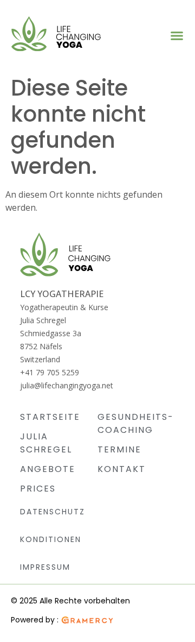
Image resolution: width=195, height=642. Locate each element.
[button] (177, 35)
